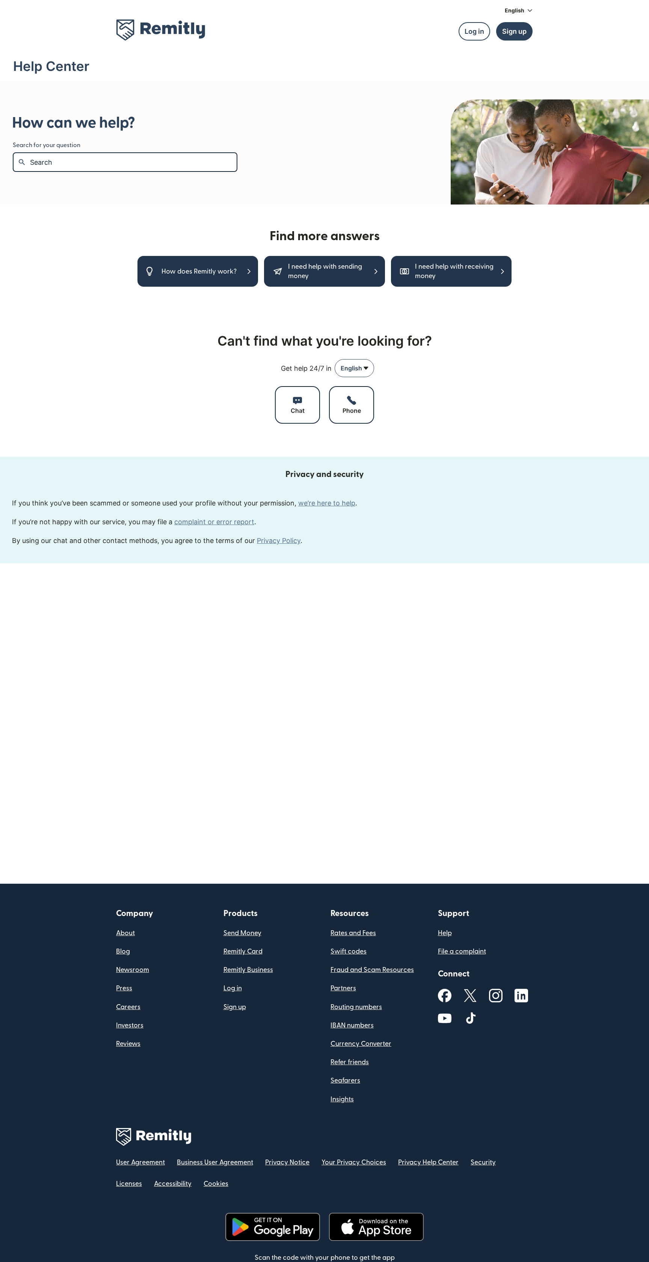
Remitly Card (243, 951)
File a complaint (462, 951)
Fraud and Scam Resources (372, 970)
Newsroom (132, 970)
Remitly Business (248, 970)
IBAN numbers (352, 1025)
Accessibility (173, 1184)
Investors (129, 1025)
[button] (519, 10)
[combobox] (354, 368)
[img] (160, 30)
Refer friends (350, 1062)
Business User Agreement (215, 1162)
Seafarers (345, 1080)
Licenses (129, 1184)
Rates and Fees (353, 933)
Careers (128, 1007)
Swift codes (349, 951)
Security (483, 1162)
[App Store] (376, 1227)
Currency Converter (361, 1044)
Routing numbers (356, 1007)
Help (445, 933)
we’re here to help (326, 503)
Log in (232, 988)
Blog (123, 951)
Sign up (234, 1007)
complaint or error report (214, 522)
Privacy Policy (278, 541)
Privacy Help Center (428, 1162)
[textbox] (133, 162)
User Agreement (140, 1162)
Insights (342, 1099)
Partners (343, 988)
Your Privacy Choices (353, 1162)
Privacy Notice (287, 1162)
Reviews (128, 1044)
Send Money (242, 933)
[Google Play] (272, 1227)
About (125, 933)
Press (124, 988)
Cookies (216, 1184)
